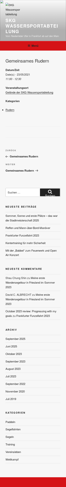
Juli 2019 (11, 399)
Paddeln (10, 422)
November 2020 (15, 391)
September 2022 (15, 384)
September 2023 (15, 361)
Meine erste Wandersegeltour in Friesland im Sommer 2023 (30, 282)
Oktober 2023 (14, 354)
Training (10, 444)
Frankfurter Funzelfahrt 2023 (22, 235)
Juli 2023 (11, 376)
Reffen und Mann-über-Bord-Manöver (28, 228)
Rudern (10, 110)
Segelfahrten (13, 429)
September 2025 (15, 339)
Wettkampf (12, 459)
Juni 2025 (11, 346)
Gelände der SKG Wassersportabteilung (29, 92)
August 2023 (13, 369)
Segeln (10, 437)
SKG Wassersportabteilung (32, 25)
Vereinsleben (13, 452)
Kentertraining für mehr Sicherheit (25, 243)
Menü (35, 45)
